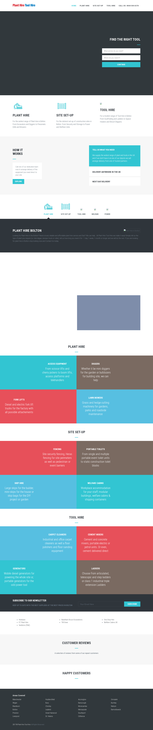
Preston (15, 713)
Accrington (82, 699)
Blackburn (16, 706)
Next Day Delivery (101, 181)
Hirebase (22, 620)
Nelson (113, 706)
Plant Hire (84, 6)
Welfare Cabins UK (110, 622)
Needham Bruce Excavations (71, 620)
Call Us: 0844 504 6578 (129, 6)
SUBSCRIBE (132, 604)
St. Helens (49, 716)
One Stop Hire (109, 620)
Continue (121, 65)
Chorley (48, 706)
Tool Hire (111, 6)
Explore (18, 181)
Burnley (113, 703)
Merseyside (82, 709)
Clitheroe (81, 716)
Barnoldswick (116, 709)
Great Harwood (51, 713)
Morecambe (82, 706)
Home (74, 6)
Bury (47, 703)
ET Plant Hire (23, 622)
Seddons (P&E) (24, 625)
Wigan (15, 703)
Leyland (48, 709)
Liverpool (16, 716)
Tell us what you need (103, 149)
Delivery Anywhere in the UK (106, 172)
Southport (82, 713)
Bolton (15, 709)
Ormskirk (114, 699)
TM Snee (64, 622)
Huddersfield (50, 699)
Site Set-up (98, 6)
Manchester (17, 699)
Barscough (82, 703)
